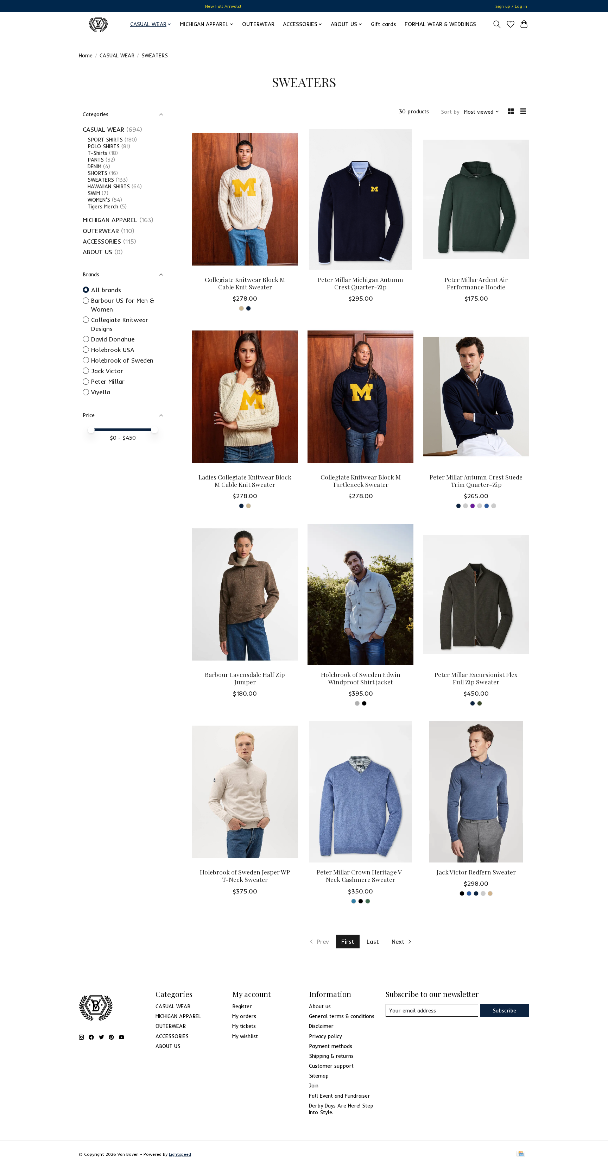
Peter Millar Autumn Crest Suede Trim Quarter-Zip (476, 480)
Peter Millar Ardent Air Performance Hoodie (476, 283)
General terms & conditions (341, 1016)
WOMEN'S (99, 199)
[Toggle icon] (497, 24)
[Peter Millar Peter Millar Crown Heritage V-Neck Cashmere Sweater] (360, 791)
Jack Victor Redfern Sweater (476, 872)
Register (242, 1006)
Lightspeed (180, 1154)
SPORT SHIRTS (105, 139)
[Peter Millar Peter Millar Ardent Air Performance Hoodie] (476, 199)
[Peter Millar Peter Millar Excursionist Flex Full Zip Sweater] (476, 594)
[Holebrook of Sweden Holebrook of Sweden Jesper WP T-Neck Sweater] (245, 791)
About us (320, 1006)
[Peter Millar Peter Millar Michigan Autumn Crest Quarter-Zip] (360, 199)
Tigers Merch (103, 206)
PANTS (96, 159)
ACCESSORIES (102, 241)
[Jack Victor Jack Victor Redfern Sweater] (476, 791)
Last (373, 941)
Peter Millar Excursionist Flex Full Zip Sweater (476, 678)
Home (86, 55)
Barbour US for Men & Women (122, 304)
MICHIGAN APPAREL (110, 220)
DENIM (94, 166)
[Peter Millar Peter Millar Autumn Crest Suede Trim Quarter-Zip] (476, 396)
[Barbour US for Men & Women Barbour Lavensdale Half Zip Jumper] (245, 594)
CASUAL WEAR (117, 55)
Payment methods (330, 1046)
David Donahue (112, 339)
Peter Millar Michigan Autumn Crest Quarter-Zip (360, 283)
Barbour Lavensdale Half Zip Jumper (245, 678)
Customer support (331, 1065)
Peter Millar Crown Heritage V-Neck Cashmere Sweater (361, 875)
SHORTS (97, 173)
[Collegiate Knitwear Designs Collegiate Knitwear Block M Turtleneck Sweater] (360, 396)
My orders (244, 1016)
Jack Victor (107, 371)
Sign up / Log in (511, 6)
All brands (106, 290)
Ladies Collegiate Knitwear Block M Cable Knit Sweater (244, 480)
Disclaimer (321, 1026)
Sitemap (319, 1075)
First (347, 941)
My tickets (244, 1026)
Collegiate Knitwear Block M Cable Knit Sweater (245, 283)
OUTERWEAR (258, 24)
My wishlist (245, 1036)
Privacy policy (325, 1036)
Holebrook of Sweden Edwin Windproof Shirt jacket (360, 678)
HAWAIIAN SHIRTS (109, 186)
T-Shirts (97, 153)
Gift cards (383, 24)
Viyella (100, 392)
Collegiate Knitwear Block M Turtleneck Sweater (361, 480)
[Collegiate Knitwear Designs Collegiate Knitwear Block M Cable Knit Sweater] (245, 199)
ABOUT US (97, 252)
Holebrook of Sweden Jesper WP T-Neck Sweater (245, 875)
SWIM (94, 193)
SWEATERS (101, 179)
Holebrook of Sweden (122, 360)
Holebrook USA (112, 349)
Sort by (450, 111)
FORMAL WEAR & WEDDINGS (440, 24)
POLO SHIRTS (104, 146)
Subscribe (504, 1010)
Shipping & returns (331, 1056)
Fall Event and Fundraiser (339, 1095)
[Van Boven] (98, 24)
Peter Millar (108, 381)
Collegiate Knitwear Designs (119, 324)
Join (313, 1085)
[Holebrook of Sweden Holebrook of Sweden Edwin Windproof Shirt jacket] (360, 594)
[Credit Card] (521, 1154)
